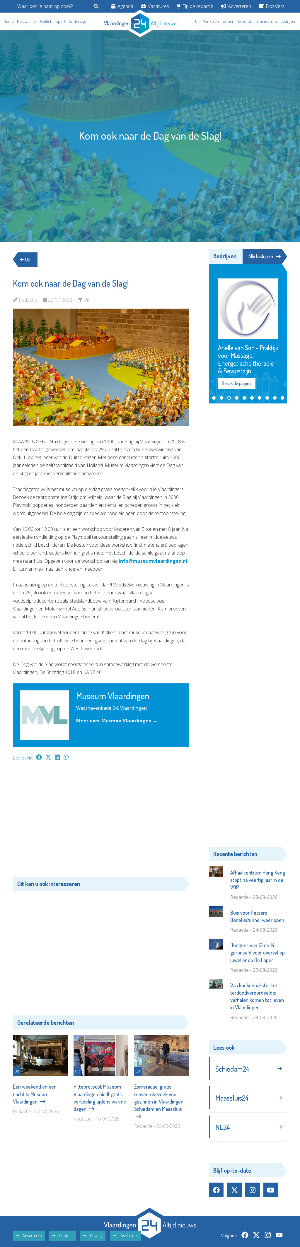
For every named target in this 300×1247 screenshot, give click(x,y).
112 (34, 21)
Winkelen (211, 21)
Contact (65, 1212)
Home (8, 21)
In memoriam (266, 21)
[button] (214, 374)
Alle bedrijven (260, 256)
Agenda (124, 6)
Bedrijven (288, 21)
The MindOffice (270, 1237)
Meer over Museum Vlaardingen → (116, 720)
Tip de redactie (197, 6)
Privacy (96, 1212)
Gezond (244, 21)
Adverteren (239, 6)
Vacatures (158, 6)
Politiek (46, 21)
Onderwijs (77, 21)
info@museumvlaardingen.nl (153, 561)
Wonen (228, 21)
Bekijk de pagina (236, 360)
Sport (60, 21)
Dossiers (274, 6)
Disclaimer (128, 1212)
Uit (197, 21)
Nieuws (23, 21)
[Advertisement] (101, 822)
